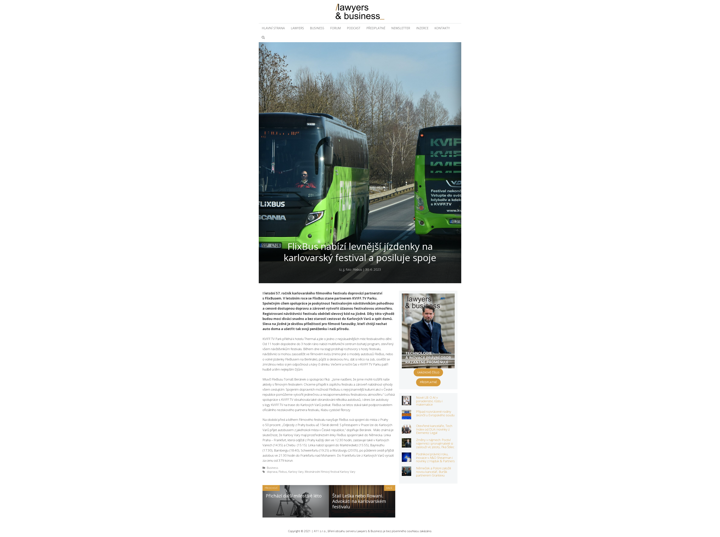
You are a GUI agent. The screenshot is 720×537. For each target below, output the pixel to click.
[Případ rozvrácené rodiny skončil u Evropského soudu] (406, 417)
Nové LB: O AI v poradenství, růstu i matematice (429, 401)
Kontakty (442, 28)
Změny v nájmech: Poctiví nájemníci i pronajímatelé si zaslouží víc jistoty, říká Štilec (435, 443)
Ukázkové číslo (428, 372)
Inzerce (422, 28)
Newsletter (400, 28)
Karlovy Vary (296, 471)
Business (317, 28)
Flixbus (283, 471)
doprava (272, 471)
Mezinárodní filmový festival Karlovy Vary (330, 471)
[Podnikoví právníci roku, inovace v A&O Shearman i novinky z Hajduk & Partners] (406, 459)
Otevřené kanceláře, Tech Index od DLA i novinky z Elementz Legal (434, 429)
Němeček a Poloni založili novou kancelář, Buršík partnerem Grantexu (433, 471)
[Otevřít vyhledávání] (263, 37)
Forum (335, 28)
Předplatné (375, 28)
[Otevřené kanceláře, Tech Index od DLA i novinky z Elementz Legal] (406, 431)
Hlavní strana (273, 28)
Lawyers (297, 28)
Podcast (353, 28)
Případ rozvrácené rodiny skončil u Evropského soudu (435, 413)
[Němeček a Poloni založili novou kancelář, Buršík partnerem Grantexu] (406, 473)
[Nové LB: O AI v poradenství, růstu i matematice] (406, 403)
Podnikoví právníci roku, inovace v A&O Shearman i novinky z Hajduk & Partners (435, 457)
